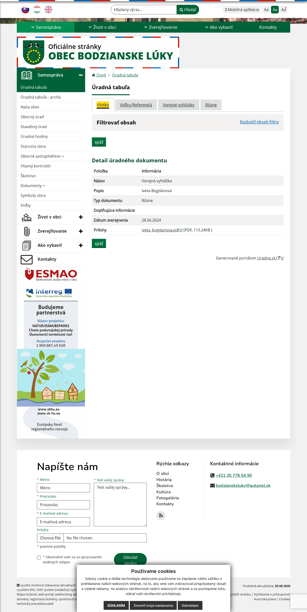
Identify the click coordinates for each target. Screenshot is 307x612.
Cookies (284, 599)
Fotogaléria (167, 498)
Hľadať (189, 9)
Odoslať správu (130, 560)
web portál (45, 594)
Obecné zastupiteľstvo (41, 156)
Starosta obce (33, 146)
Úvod (100, 75)
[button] (45, 27)
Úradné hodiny (34, 136)
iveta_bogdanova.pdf (160, 230)
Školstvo (28, 175)
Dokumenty (32, 185)
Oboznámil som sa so (72, 559)
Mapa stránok (27, 594)
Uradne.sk (267, 258)
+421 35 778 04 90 (234, 475)
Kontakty (268, 27)
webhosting (63, 594)
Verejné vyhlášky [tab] (179, 105)
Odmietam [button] (190, 605)
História (164, 480)
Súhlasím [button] (116, 605)
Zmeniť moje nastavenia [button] (153, 605)
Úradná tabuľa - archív (41, 97)
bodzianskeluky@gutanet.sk (243, 485)
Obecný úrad (32, 116)
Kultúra (163, 492)
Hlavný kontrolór (36, 166)
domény (23, 599)
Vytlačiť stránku (240, 594)
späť (99, 142)
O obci (162, 473)
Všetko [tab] (103, 105)
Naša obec (30, 107)
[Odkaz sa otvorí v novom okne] (160, 515)
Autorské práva (265, 599)
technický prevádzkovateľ (35, 603)
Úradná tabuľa (34, 87)
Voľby (26, 205)
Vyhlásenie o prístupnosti (272, 594)
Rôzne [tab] (211, 105)
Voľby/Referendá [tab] (136, 105)
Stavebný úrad (34, 126)
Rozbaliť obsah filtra (259, 122)
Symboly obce (33, 195)
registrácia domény (43, 599)
